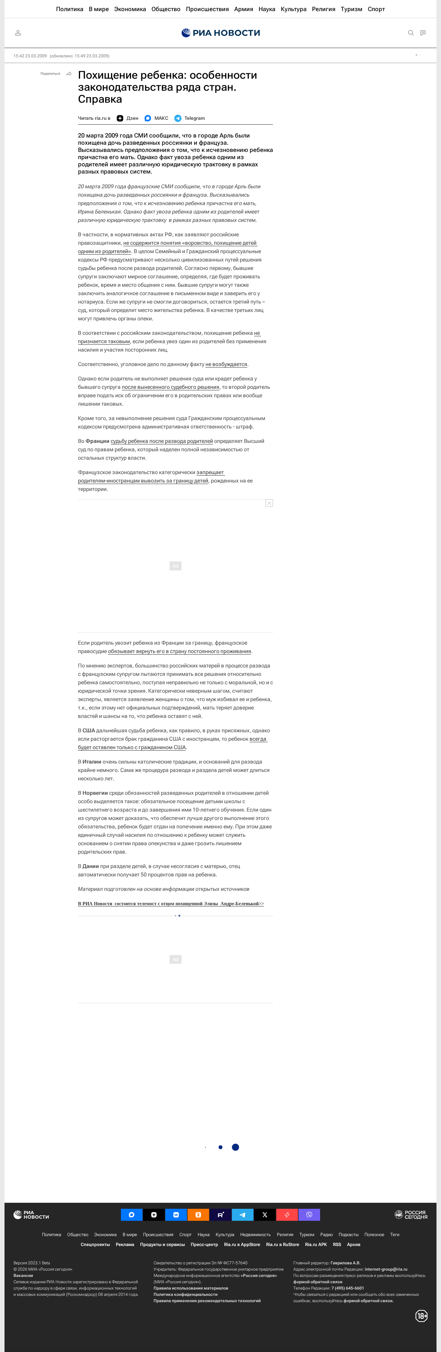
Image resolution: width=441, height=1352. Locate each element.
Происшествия (158, 1234)
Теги (394, 1234)
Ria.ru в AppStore (242, 1244)
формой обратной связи (317, 1281)
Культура (225, 1234)
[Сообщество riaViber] (309, 1215)
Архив (353, 1244)
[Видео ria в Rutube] (220, 1215)
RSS (337, 1244)
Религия (285, 1234)
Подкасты (348, 1234)
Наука (204, 1234)
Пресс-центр (204, 1244)
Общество (77, 1234)
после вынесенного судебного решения (170, 387)
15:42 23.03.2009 (30, 55)
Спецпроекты (95, 1244)
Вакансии (23, 1275)
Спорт (185, 1234)
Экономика (105, 1234)
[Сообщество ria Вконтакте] (176, 1215)
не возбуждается (226, 364)
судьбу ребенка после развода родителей (162, 441)
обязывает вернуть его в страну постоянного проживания (179, 651)
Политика (51, 1234)
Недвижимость (255, 1234)
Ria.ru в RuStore (282, 1244)
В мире (130, 1234)
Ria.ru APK (316, 1244)
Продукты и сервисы (162, 1244)
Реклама (125, 1244)
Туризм (306, 1234)
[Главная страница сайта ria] (220, 33)
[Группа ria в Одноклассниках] (198, 1215)
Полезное (374, 1234)
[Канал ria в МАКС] (131, 1215)
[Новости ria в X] (265, 1215)
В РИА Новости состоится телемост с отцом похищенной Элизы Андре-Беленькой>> (171, 903)
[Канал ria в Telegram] (243, 1215)
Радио (326, 1234)
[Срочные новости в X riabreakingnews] (287, 1215)
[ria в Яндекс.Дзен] (154, 1215)
